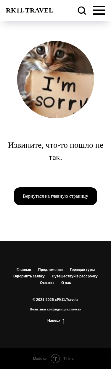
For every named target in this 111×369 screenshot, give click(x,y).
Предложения (50, 270)
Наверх (53, 320)
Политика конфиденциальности (55, 309)
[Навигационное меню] (99, 10)
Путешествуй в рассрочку (75, 276)
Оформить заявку (29, 276)
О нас (66, 283)
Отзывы (47, 283)
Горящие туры (82, 270)
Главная (24, 270)
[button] (81, 10)
